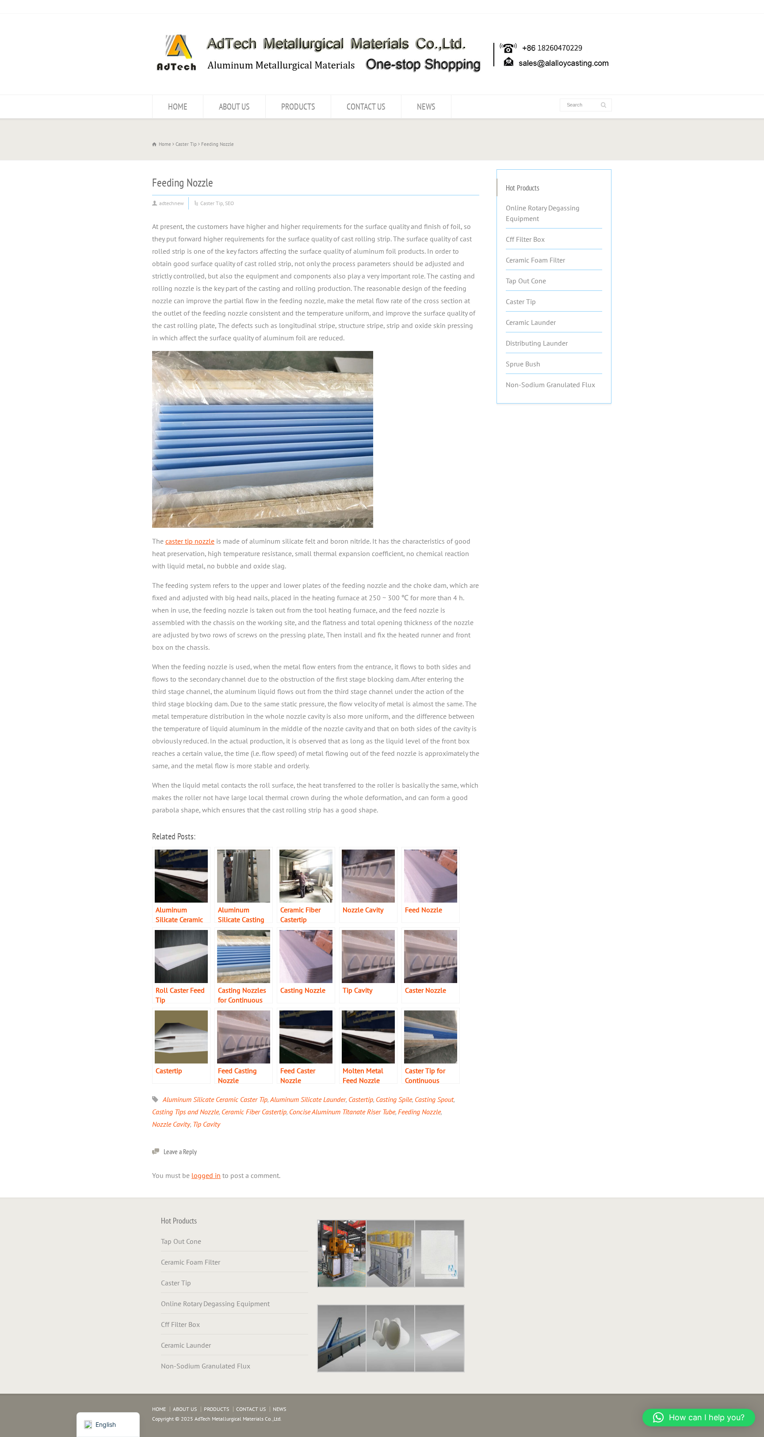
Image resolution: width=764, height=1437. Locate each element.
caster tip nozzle (189, 541)
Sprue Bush (523, 363)
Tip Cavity (206, 1124)
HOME (177, 106)
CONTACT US (366, 106)
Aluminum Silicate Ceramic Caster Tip (215, 1099)
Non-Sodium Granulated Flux (550, 384)
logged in (206, 1175)
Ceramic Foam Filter (535, 259)
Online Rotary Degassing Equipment (543, 213)
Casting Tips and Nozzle (185, 1111)
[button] (698, 1417)
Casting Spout (434, 1099)
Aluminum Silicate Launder (308, 1099)
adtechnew (171, 203)
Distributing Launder (537, 343)
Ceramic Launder (531, 322)
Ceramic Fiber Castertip (254, 1111)
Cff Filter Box (525, 239)
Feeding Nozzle (419, 1111)
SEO (229, 203)
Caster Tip (211, 203)
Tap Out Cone (526, 280)
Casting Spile (394, 1099)
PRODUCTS (298, 106)
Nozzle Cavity (171, 1124)
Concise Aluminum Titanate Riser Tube (342, 1111)
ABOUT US (234, 106)
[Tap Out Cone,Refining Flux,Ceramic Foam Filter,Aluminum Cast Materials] (382, 77)
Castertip (360, 1099)
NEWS (426, 106)
